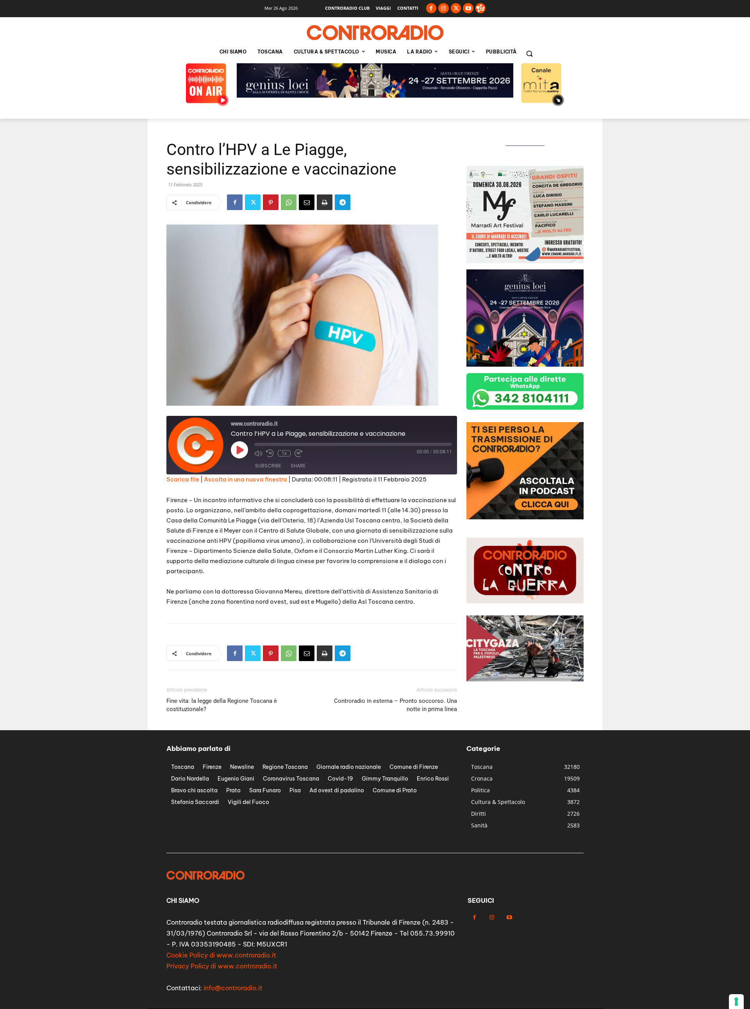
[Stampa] (324, 202)
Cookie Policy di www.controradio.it (221, 955)
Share (298, 465)
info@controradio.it (233, 988)
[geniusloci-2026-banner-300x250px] (525, 364)
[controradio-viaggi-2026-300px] (525, 517)
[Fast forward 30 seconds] (298, 453)
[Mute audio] (258, 453)
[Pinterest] (271, 202)
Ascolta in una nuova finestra (245, 479)
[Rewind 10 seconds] (270, 453)
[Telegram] (342, 202)
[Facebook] (431, 8)
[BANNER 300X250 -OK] (525, 261)
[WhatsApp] (288, 202)
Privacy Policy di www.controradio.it (221, 966)
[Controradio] (375, 33)
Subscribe (268, 465)
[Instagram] (443, 8)
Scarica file (182, 479)
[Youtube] (468, 8)
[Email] (306, 202)
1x (284, 453)
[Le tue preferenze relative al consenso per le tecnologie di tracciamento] (736, 1001)
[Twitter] (456, 8)
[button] (529, 53)
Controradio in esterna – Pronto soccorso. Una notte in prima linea (395, 705)
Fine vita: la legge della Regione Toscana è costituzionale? (221, 705)
